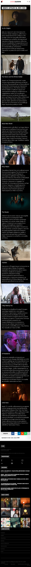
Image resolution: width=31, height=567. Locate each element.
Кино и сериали (5, 543)
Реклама (13, 564)
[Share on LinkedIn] (19, 433)
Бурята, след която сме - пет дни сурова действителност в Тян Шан (15, 471)
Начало (6, 564)
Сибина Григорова (5, 450)
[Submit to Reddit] (22, 433)
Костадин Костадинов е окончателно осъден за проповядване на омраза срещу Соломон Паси (15, 489)
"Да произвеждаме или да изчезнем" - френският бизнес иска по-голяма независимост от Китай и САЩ (15, 484)
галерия (3, 532)
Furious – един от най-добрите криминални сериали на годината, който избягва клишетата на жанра (15, 475)
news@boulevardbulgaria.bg (19, 453)
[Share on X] (16, 433)
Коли (2, 551)
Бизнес (2, 540)
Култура (3, 548)
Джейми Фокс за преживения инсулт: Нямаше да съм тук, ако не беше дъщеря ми (14, 480)
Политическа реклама (23, 564)
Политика (3, 538)
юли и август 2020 (15, 437)
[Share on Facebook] (12, 433)
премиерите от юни (6, 437)
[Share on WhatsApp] (25, 433)
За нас (3, 446)
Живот (2, 535)
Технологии (4, 546)
